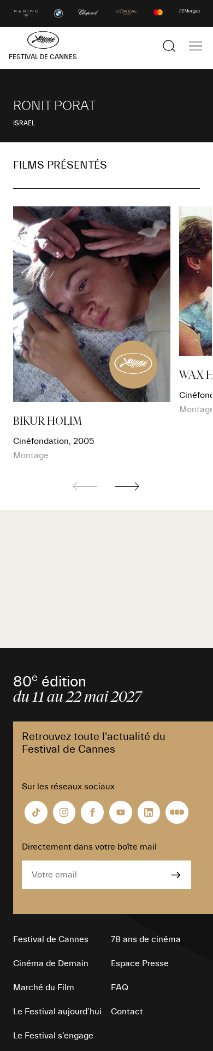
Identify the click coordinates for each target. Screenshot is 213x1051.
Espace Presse (140, 963)
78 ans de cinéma (146, 939)
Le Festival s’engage (53, 1036)
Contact (127, 1012)
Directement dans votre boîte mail (89, 847)
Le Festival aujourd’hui (57, 1012)
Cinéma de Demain (50, 963)
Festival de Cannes (50, 939)
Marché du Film (43, 987)
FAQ (119, 987)
